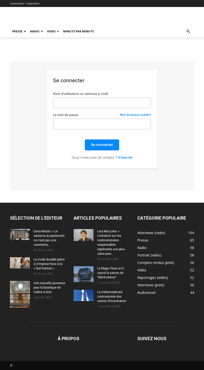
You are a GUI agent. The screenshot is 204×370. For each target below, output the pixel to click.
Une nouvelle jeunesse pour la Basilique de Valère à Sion (49, 287)
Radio (34, 31)
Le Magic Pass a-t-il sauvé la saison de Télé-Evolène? (110, 273)
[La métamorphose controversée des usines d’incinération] (84, 295)
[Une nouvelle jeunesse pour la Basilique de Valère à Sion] (20, 294)
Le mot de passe (102, 115)
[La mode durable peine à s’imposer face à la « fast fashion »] (20, 262)
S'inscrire (125, 157)
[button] (188, 31)
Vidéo (51, 31)
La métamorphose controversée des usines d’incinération (111, 296)
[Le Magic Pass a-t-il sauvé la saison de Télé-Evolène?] (84, 274)
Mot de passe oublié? (135, 115)
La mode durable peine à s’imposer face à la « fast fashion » (49, 264)
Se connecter (102, 144)
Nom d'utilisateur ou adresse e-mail (80, 93)
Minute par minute (78, 31)
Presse (17, 31)
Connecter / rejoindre (24, 3)
